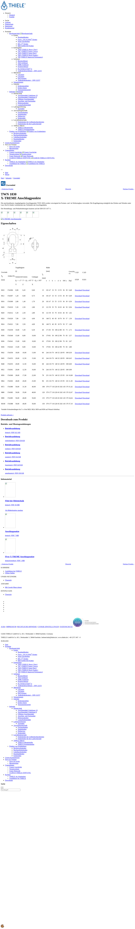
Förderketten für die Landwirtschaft (29, 124)
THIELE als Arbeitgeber (17, 162)
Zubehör (16, 699)
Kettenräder (22, 118)
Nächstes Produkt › (128, 189)
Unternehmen (9, 765)
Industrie (12, 92)
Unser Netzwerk (14, 156)
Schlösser (17, 674)
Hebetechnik (18, 708)
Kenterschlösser (23, 67)
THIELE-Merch (19, 740)
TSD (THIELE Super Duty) (27, 53)
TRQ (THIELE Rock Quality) (28, 55)
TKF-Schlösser (23, 63)
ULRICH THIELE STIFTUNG (20, 158)
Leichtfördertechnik (20, 735)
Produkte (8, 646)
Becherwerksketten (20, 133)
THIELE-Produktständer (26, 129)
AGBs (3, 627)
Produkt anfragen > (7, 415)
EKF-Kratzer (22, 78)
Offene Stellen (10, 573)
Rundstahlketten (23, 37)
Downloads (9, 780)
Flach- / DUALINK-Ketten (27, 39)
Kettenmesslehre (23, 86)
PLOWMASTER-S (25, 69)
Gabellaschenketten (20, 137)
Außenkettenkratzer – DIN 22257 (29, 80)
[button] (2, 927)
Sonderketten (22, 114)
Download (78, 290)
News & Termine (11, 759)
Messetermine (13, 148)
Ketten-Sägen (22, 88)
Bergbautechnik (14, 33)
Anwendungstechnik (20, 725)
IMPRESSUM (11, 627)
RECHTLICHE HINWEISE (27, 627)
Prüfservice (21, 116)
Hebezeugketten (23, 103)
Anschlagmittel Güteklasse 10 (28, 95)
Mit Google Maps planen (13, 587)
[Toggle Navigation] (2, 169)
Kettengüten (18, 662)
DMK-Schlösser (23, 65)
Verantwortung (14, 154)
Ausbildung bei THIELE (17, 163)
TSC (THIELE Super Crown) (28, 51)
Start (2, 178)
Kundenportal (9, 28)
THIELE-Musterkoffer (25, 128)
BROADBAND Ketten (26, 46)
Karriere (8, 775)
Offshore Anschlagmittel (26, 99)
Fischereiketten (23, 112)
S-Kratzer (21, 75)
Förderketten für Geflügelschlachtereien (31, 122)
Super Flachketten (24, 41)
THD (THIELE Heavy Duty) (27, 49)
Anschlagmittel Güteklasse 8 (27, 97)
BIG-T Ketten (23, 44)
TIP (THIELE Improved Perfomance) (30, 57)
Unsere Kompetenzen (12, 758)
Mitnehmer (17, 687)
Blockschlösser (23, 61)
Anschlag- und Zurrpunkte (26, 101)
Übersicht (68, 189)
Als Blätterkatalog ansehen (14, 510)
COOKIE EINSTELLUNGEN (48, 627)
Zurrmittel (21, 109)
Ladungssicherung (20, 722)
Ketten (16, 650)
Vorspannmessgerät (24, 90)
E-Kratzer (21, 76)
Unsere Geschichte (15, 152)
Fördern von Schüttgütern (17, 131)
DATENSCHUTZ (66, 627)
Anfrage (8, 22)
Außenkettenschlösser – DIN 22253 (30, 71)
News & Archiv (14, 146)
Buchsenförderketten (20, 135)
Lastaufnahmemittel (24, 105)
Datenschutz (9, 24)
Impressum (8, 26)
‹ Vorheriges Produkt (7, 189)
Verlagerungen (18, 82)
